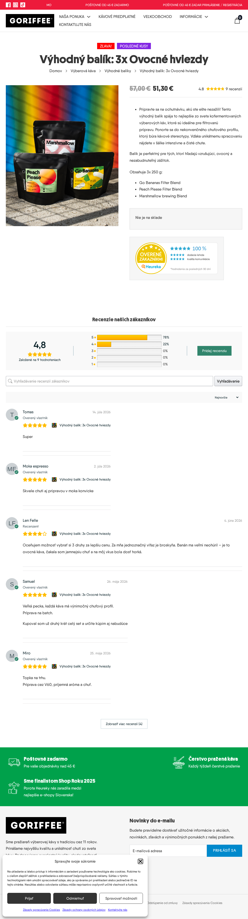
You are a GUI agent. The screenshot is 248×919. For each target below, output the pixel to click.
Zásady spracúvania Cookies (41, 909)
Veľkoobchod (157, 16)
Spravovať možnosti (121, 898)
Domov (55, 70)
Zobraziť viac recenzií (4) (124, 724)
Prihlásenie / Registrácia (222, 5)
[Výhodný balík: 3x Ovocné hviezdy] (55, 425)
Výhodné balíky (118, 70)
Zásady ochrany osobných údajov (84, 909)
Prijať (29, 898)
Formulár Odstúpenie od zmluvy (156, 903)
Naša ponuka (71, 16)
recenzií (234, 89)
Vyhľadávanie (228, 381)
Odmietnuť (75, 898)
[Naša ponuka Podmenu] (89, 17)
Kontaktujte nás (117, 909)
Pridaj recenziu (214, 351)
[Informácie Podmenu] (206, 17)
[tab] (124, 320)
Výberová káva (83, 70)
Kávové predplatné (117, 16)
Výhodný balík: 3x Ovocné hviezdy (85, 425)
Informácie (191, 16)
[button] (140, 861)
